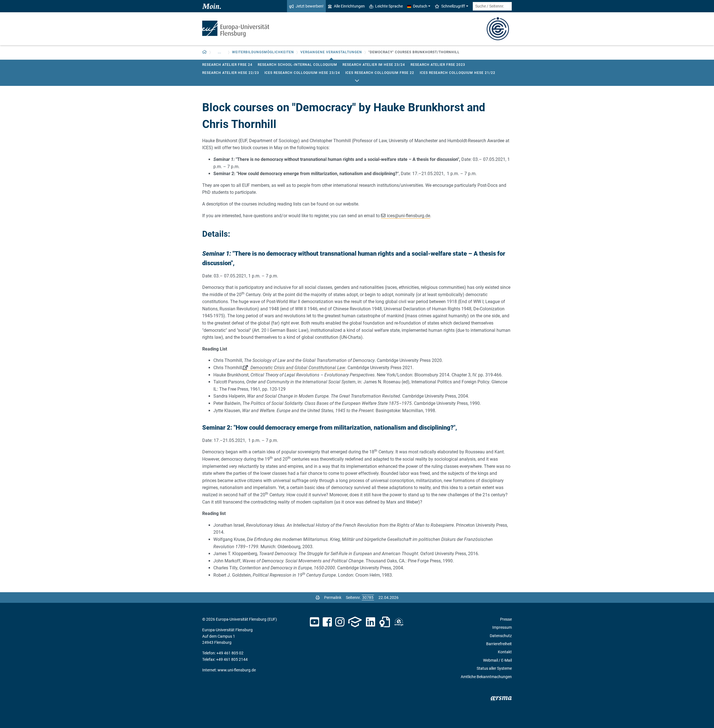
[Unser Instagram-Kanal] (339, 622)
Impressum (502, 627)
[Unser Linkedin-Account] (370, 622)
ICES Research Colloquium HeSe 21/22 (457, 73)
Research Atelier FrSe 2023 (438, 65)
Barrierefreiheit (499, 644)
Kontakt (505, 652)
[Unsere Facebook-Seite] (327, 622)
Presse (506, 619)
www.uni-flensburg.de (237, 670)
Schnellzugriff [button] (453, 6)
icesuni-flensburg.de (408, 215)
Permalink (332, 597)
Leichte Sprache (389, 6)
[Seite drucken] (318, 597)
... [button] (219, 52)
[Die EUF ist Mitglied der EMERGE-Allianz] (399, 622)
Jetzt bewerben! (310, 6)
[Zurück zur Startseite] (235, 29)
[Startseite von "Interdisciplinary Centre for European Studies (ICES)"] (498, 28)
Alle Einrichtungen (349, 6)
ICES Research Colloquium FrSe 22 (379, 73)
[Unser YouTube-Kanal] (314, 622)
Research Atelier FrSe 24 (227, 65)
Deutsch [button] (420, 6)
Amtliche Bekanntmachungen (486, 676)
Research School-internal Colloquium (297, 65)
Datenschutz (501, 635)
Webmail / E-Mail (497, 660)
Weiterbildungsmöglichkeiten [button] (263, 52)
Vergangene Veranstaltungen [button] (331, 52)
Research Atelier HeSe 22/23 (230, 73)
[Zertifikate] (384, 622)
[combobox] (492, 6)
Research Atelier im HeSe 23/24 (373, 65)
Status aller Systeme (494, 668)
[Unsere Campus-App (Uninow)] (355, 622)
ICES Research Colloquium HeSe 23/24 (302, 73)
